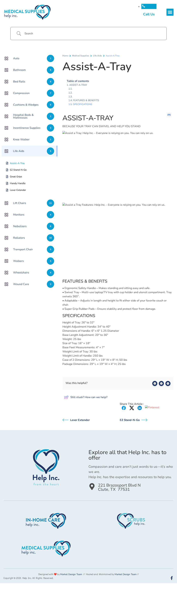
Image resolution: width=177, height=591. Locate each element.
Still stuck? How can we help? (88, 397)
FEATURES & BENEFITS (86, 100)
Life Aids (97, 55)
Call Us (149, 14)
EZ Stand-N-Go (130, 420)
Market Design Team (71, 574)
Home (65, 55)
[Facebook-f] (172, 578)
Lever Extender (80, 420)
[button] (170, 12)
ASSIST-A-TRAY (78, 85)
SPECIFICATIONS (82, 104)
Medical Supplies (80, 55)
